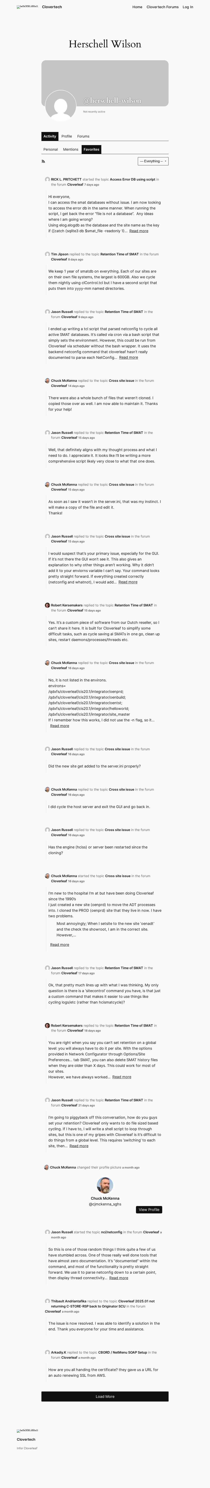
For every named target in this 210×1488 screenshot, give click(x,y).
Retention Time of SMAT (119, 254)
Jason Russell (62, 312)
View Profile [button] (149, 1209)
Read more (138, 231)
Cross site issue (121, 381)
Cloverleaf (75, 184)
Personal (50, 149)
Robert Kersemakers (67, 605)
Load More (105, 1396)
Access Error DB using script (132, 179)
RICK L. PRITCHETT (66, 179)
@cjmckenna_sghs (105, 1204)
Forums (83, 136)
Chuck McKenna (64, 381)
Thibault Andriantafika (68, 1301)
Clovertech (52, 7)
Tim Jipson (59, 254)
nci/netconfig (111, 1232)
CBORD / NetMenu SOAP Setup (122, 1352)
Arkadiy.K (58, 1352)
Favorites (91, 149)
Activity (49, 136)
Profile (67, 136)
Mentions (70, 149)
